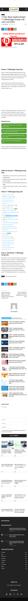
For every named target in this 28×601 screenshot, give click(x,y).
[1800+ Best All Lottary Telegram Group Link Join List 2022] (4, 362)
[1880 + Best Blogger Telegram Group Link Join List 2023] (4, 349)
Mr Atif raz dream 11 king (8, 243)
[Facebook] (14, 594)
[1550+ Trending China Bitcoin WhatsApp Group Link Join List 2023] (4, 336)
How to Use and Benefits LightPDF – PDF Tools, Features (6, 496)
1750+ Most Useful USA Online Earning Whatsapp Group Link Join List (18, 368)
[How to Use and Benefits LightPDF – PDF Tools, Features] (7, 489)
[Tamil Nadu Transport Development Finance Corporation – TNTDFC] (7, 445)
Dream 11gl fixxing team (8, 242)
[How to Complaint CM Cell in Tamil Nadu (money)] (4, 536)
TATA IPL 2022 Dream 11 (8, 201)
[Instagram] (17, 594)
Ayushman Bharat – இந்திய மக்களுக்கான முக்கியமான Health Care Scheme (20, 496)
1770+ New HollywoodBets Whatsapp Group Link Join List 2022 (17, 381)
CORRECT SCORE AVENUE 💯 (10, 222)
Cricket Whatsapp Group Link (11, 276)
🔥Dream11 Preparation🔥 (9, 196)
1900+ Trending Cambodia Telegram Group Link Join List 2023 (16, 330)
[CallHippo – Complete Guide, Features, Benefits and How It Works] (21, 445)
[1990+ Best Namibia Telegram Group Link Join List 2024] (4, 323)
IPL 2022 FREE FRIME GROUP (10, 231)
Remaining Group (7, 249)
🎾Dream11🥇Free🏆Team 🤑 (10, 205)
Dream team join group (8, 200)
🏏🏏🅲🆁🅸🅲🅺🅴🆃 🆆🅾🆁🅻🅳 (10, 215)
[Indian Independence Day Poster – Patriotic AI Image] (7, 504)
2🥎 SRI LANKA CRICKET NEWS (10, 219)
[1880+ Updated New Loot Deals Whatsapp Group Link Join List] (4, 375)
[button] (26, 9)
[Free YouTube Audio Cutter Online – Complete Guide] (7, 459)
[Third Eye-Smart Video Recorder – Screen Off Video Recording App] (21, 504)
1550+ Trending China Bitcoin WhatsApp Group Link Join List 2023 (17, 336)
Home (2, 12)
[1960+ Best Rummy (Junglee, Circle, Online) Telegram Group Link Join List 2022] (4, 355)
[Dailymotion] (10, 594)
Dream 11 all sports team (8, 240)
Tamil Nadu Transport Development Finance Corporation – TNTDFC (6, 451)
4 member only (6, 214)
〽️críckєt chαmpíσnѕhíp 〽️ (9, 238)
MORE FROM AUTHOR (17, 318)
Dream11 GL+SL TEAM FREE (9, 210)
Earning (6, 12)
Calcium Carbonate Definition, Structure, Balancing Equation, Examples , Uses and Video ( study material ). (7, 295)
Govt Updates (5, 24)
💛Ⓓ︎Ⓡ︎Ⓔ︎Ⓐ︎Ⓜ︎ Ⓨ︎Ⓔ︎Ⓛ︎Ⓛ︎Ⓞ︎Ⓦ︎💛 (10, 228)
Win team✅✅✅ (7, 233)
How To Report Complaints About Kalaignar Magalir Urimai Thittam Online (16, 543)
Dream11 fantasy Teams (8, 194)
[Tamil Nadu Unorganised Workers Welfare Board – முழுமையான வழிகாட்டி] (7, 475)
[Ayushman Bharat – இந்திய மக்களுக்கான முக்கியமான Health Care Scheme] (21, 489)
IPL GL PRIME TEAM (7, 207)
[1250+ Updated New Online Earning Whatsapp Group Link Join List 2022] (4, 394)
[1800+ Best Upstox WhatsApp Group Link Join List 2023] (4, 342)
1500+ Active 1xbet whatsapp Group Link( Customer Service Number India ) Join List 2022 (16, 388)
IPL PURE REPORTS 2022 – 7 (10, 198)
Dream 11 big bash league (8, 247)
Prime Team (5, 229)
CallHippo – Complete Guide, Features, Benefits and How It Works (20, 451)
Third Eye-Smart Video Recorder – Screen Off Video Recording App (20, 511)
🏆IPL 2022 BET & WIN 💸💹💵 (10, 208)
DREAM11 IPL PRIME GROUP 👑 (10, 212)
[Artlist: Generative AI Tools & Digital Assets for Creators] (21, 475)
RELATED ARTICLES (6, 318)
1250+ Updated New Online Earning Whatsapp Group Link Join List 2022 (18, 394)
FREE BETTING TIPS (8, 217)
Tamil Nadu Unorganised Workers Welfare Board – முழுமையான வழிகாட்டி (7, 482)
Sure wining (5, 235)
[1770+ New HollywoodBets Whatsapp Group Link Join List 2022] (4, 382)
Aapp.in (19, 585)
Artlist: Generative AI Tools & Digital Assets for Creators (20, 482)
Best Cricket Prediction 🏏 (9, 226)
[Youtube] (21, 594)
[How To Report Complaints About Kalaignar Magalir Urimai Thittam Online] (4, 543)
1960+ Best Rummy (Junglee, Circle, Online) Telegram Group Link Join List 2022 (17, 355)
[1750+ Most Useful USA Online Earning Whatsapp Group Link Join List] (4, 368)
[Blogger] (6, 594)
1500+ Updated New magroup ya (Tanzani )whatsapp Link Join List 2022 (21, 294)
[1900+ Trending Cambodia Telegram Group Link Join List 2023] (4, 330)
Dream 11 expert (6, 245)
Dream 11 (5, 203)
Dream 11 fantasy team (8, 224)
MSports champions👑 (8, 236)
